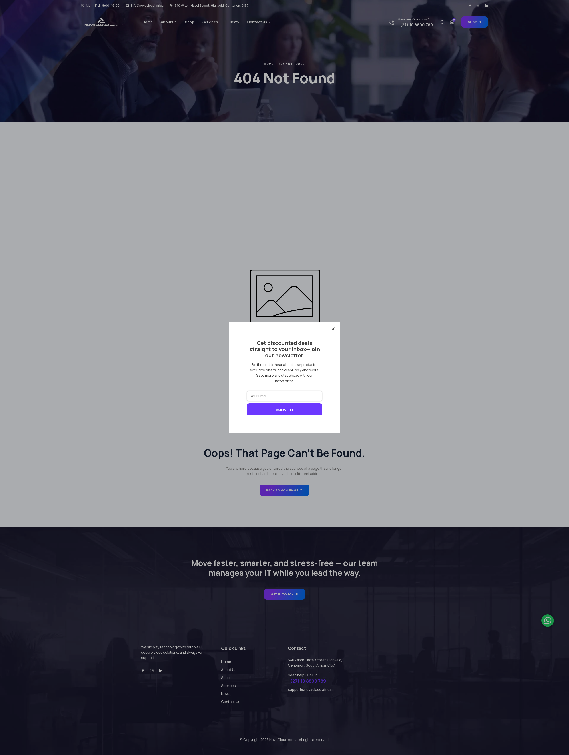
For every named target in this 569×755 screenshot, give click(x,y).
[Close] (333, 328)
